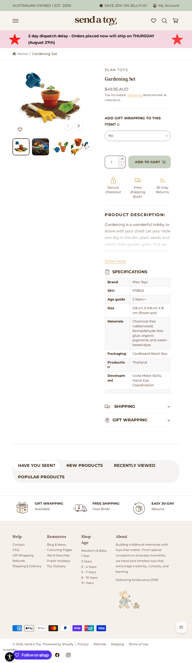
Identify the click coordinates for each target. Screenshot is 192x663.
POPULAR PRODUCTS (41, 477)
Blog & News (56, 544)
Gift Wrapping (23, 555)
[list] (96, 508)
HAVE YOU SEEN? (36, 465)
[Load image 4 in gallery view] (79, 146)
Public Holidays (58, 561)
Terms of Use (138, 644)
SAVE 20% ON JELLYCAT (125, 6)
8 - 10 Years (89, 577)
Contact (18, 544)
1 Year (85, 556)
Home (22, 54)
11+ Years (87, 583)
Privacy (83, 644)
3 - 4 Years (88, 567)
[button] (15, 20)
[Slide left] (68, 126)
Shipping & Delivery (27, 566)
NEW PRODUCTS (84, 465)
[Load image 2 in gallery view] (40, 146)
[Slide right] (78, 126)
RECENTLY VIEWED (134, 465)
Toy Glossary (56, 566)
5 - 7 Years (88, 572)
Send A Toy (32, 644)
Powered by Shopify (58, 644)
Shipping (135, 95)
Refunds (18, 561)
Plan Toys (116, 70)
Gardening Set (44, 54)
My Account (169, 6)
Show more (115, 261)
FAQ (15, 550)
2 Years (86, 561)
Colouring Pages (59, 550)
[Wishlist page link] (153, 20)
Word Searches (58, 555)
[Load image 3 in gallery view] (60, 146)
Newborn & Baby (94, 550)
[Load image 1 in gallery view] (21, 146)
